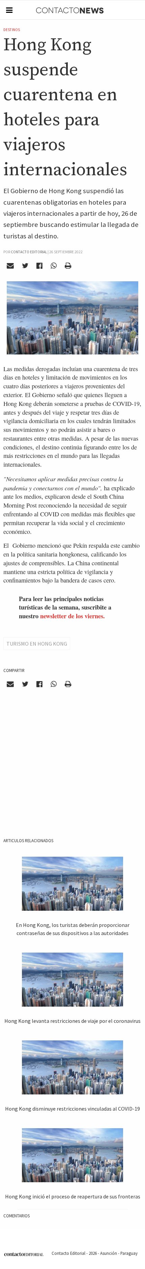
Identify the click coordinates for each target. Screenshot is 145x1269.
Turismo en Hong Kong (36, 643)
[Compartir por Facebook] (39, 265)
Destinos (11, 29)
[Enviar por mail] (10, 265)
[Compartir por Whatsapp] (53, 265)
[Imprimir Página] (68, 265)
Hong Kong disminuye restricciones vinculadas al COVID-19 (72, 1108)
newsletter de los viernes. (72, 615)
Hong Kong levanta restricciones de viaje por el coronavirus (72, 1020)
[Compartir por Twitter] (25, 265)
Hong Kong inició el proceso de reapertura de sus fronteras (72, 1196)
